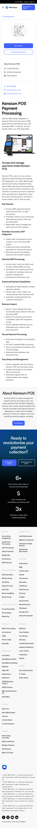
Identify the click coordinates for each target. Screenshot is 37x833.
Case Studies (24, 632)
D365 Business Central (7, 682)
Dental (21, 574)
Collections (23, 654)
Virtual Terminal (8, 551)
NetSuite (5, 666)
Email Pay (5, 582)
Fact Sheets (23, 636)
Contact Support (8, 724)
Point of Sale (6, 639)
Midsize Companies (26, 540)
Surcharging (6, 613)
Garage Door (24, 612)
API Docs (22, 628)
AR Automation (7, 574)
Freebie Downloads (26, 643)
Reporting (5, 616)
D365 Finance (7, 687)
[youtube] (12, 817)
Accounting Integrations (6, 537)
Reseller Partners (8, 745)
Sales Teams (23, 678)
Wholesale (23, 608)
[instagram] (8, 817)
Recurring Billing (8, 593)
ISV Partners (6, 749)
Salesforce (6, 678)
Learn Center (24, 651)
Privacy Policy (6, 822)
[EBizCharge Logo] (11, 7)
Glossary (22, 639)
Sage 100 (5, 670)
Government (23, 601)
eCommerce (6, 559)
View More (6, 697)
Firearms (22, 593)
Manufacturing (24, 604)
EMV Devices (7, 562)
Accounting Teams (26, 670)
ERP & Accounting (8, 628)
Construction (24, 571)
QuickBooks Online (9, 659)
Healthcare (23, 586)
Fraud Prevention (8, 609)
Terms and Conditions (19, 822)
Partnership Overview (6, 736)
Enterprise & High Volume (25, 544)
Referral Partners (8, 741)
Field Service (24, 589)
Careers (5, 716)
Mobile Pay (6, 555)
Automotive (23, 563)
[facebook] (3, 817)
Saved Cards (6, 597)
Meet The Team (7, 752)
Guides (21, 658)
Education (23, 582)
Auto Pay (5, 589)
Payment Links (7, 586)
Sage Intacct (6, 674)
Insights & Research (26, 647)
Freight (21, 597)
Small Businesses (25, 536)
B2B (20, 567)
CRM (4, 636)
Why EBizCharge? (8, 712)
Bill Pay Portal (7, 578)
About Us (5, 709)
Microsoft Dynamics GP (9, 692)
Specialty (5, 643)
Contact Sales (7, 720)
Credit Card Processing (6, 543)
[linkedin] (16, 817)
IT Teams (22, 674)
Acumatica (6, 655)
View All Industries (26, 615)
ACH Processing (8, 548)
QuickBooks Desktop (10, 663)
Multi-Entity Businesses (23, 550)
